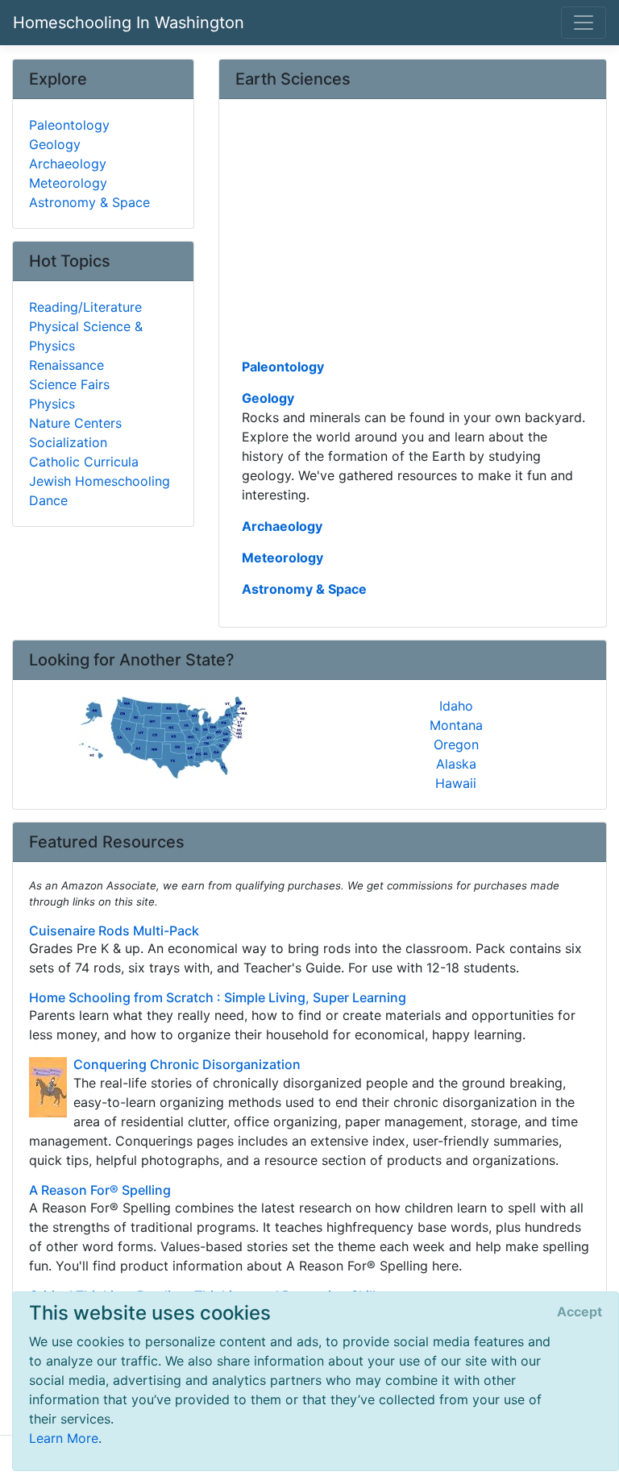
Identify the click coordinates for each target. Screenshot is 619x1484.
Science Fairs (69, 384)
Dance (48, 500)
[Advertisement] (412, 234)
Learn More (63, 1438)
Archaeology (282, 526)
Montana (456, 725)
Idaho (456, 706)
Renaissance (66, 365)
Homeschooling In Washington (128, 22)
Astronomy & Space (304, 589)
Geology (268, 398)
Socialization (68, 442)
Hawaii (455, 783)
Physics (52, 404)
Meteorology (282, 557)
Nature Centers (75, 423)
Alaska (456, 764)
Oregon (456, 744)
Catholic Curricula (84, 462)
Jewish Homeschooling (99, 481)
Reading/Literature (85, 307)
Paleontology (283, 367)
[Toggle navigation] (583, 22)
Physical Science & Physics (86, 336)
